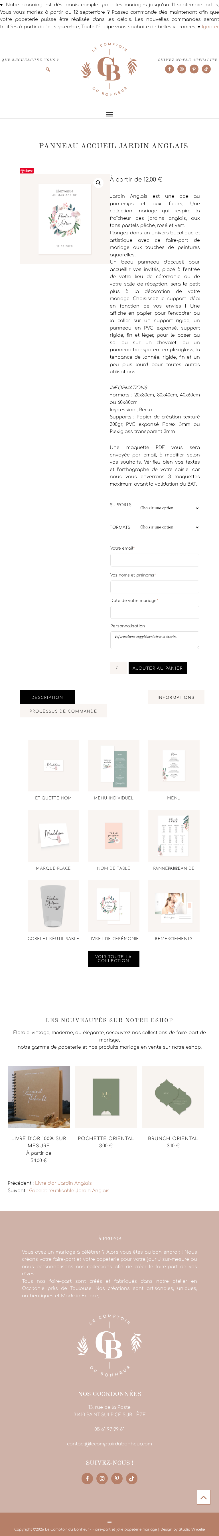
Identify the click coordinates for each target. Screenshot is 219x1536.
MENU (174, 798)
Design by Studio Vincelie (183, 1529)
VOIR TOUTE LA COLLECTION (113, 959)
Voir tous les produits (33, 1171)
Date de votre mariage (134, 600)
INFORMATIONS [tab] (176, 698)
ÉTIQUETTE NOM (53, 798)
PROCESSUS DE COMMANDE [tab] (63, 711)
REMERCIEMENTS (173, 939)
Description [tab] (47, 698)
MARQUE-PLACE (53, 869)
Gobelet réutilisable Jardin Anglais (69, 1190)
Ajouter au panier (158, 668)
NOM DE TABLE (113, 869)
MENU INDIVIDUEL (113, 798)
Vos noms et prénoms (133, 575)
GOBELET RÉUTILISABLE (53, 939)
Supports (120, 505)
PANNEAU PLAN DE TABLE (173, 869)
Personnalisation (127, 626)
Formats (120, 527)
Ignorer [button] (210, 26)
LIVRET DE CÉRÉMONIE (113, 939)
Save (29, 170)
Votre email (122, 548)
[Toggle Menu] (109, 114)
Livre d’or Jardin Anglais (63, 1183)
